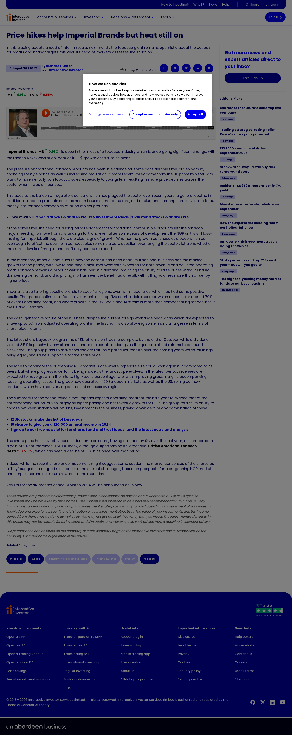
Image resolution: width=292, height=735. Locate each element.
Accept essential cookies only (155, 114)
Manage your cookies (106, 114)
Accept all (195, 114)
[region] (147, 100)
